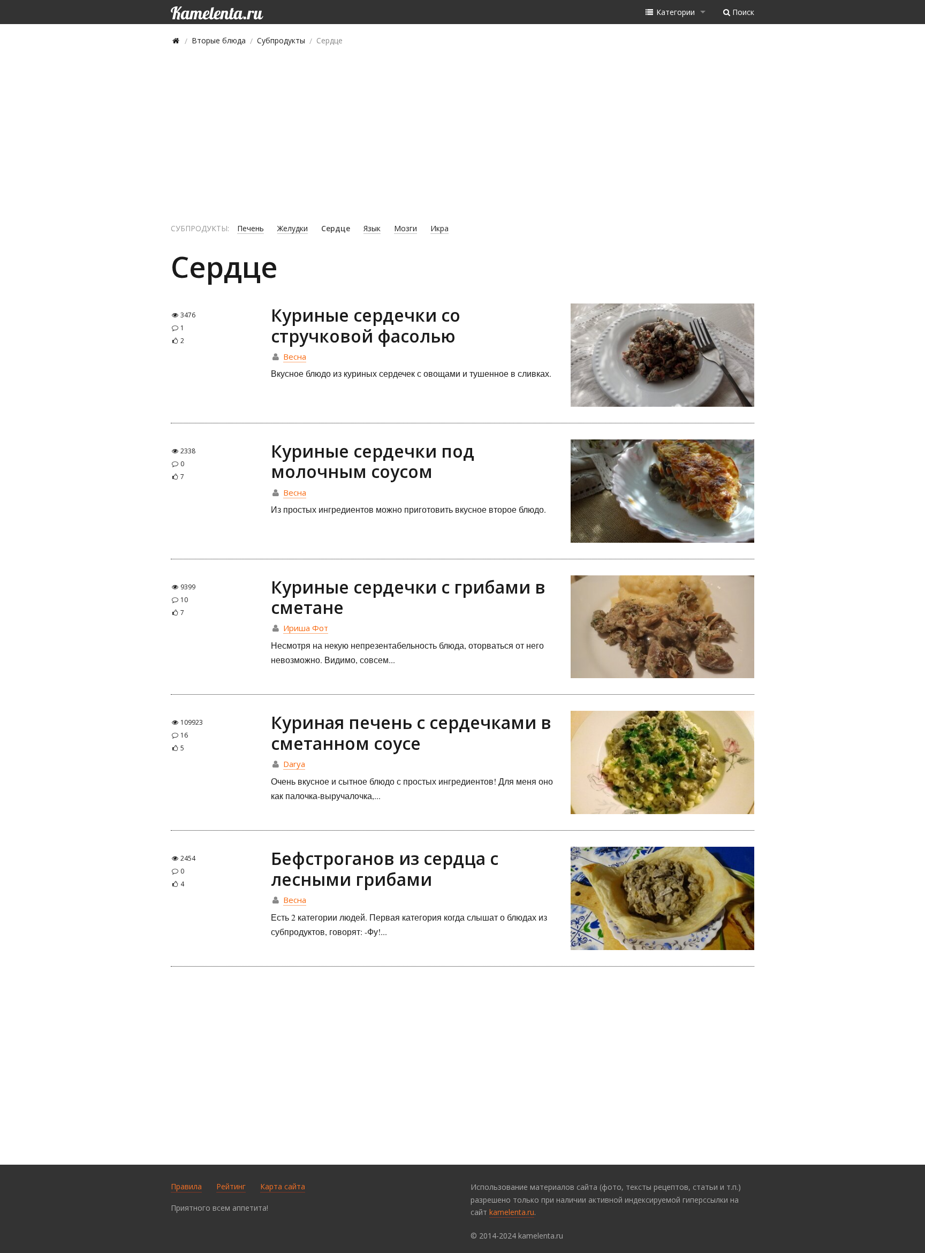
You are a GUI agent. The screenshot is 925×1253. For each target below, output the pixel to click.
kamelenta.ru (511, 1212)
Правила (186, 1186)
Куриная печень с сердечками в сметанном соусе (411, 732)
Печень (250, 228)
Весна (294, 356)
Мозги (405, 228)
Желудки (292, 228)
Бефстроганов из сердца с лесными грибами (384, 868)
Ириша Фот (305, 627)
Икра (439, 228)
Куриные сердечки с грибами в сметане (408, 597)
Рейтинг (231, 1186)
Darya (294, 763)
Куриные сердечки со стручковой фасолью (365, 325)
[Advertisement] (462, 135)
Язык (372, 228)
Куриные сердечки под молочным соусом (372, 461)
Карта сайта (282, 1186)
